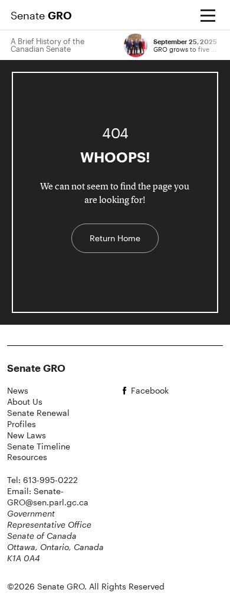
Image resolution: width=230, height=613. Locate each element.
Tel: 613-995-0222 (42, 480)
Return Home (115, 238)
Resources (27, 457)
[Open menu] (207, 15)
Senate (41, 15)
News (17, 390)
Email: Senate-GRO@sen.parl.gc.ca (47, 496)
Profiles (21, 424)
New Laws (26, 435)
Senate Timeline (38, 446)
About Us (24, 402)
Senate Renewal (38, 413)
